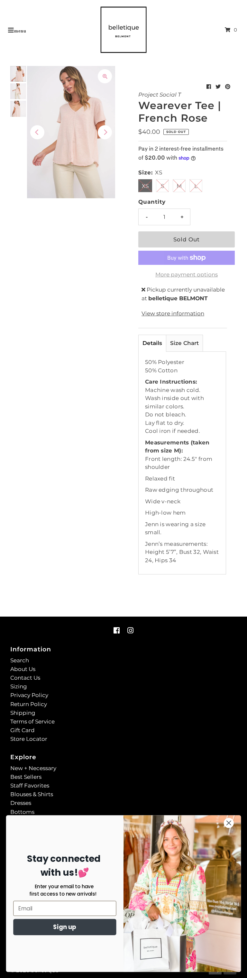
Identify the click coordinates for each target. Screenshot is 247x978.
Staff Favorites (29, 785)
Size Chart (184, 343)
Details (152, 343)
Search (19, 660)
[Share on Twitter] (218, 87)
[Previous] (37, 132)
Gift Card (22, 730)
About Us (22, 669)
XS (145, 186)
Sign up (64, 927)
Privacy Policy (29, 695)
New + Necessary (33, 768)
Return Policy (28, 704)
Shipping (22, 713)
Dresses (20, 803)
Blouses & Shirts (31, 794)
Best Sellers (25, 777)
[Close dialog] (229, 823)
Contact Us (25, 678)
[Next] (105, 132)
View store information (173, 313)
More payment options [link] (186, 274)
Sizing (18, 686)
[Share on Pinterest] (227, 87)
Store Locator (28, 739)
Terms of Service (32, 721)
